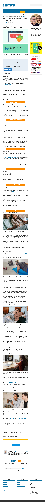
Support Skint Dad (16, 445)
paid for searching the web (22, 418)
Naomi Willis (10, 450)
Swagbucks (7, 48)
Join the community (6, 492)
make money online (12, 382)
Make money (5, 484)
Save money (5, 482)
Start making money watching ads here (15, 119)
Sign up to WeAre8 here (16, 210)
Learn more (23, 16)
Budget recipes (5, 490)
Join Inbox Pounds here (16, 168)
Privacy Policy (19, 490)
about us (35, 40)
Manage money (5, 486)
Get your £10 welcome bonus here (15, 102)
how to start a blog (17, 332)
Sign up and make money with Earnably (15, 184)
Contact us (18, 484)
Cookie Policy (19, 492)
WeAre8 (6, 49)
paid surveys (12, 418)
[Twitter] (27, 451)
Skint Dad (9, 5)
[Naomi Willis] (5, 453)
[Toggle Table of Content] (27, 73)
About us (18, 482)
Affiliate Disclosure (20, 488)
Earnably (6, 51)
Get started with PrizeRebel (15, 149)
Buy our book (5, 488)
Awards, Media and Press (21, 486)
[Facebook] (26, 451)
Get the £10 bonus (7, 69)
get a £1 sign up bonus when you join (11, 157)
